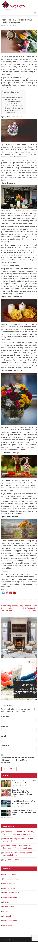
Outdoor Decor (9, 916)
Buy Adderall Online (11, 860)
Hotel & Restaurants (11, 893)
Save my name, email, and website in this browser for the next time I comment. (17, 760)
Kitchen (6, 902)
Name (4, 726)
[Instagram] (7, 593)
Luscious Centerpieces (14, 102)
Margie (3, 25)
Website (5, 745)
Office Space (8, 907)
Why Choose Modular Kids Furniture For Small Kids (28, 608)
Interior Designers (10, 897)
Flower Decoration (12, 99)
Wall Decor (7, 925)
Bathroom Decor (9, 874)
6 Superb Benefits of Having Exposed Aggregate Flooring (17, 854)
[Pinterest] (14, 593)
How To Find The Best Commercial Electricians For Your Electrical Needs (17, 847)
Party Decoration (10, 921)
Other (5, 911)
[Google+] (10, 593)
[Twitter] (3, 593)
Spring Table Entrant (13, 110)
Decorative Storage (11, 879)
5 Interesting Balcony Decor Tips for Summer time (9, 608)
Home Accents (9, 883)
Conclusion (12, 112)
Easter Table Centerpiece (15, 108)
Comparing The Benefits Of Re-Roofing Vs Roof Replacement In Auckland (18, 833)
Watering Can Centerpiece (15, 106)
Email (4, 736)
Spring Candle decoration (15, 104)
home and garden (10, 888)
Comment (6, 716)
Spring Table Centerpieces (12, 97)
